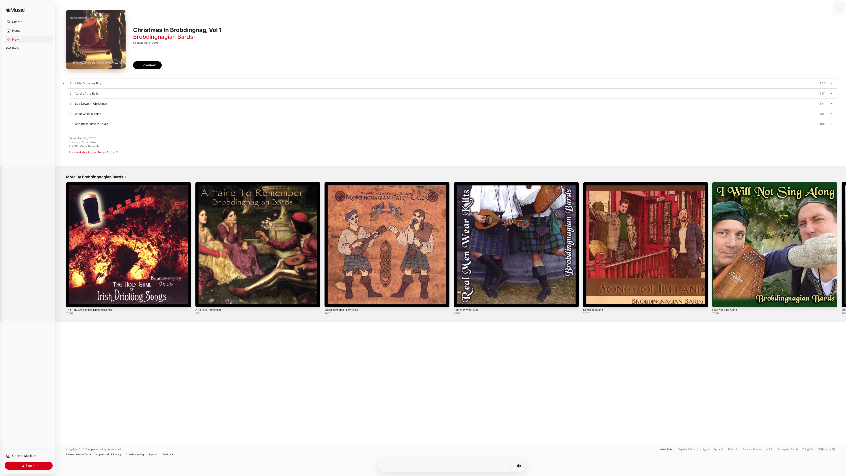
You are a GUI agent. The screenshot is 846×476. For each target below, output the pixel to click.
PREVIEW (821, 83)
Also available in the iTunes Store (91, 152)
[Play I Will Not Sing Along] (717, 301)
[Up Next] (511, 466)
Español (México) (688, 449)
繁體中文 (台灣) (826, 449)
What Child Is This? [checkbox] (88, 113)
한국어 (769, 449)
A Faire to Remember (209, 184)
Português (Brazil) (787, 449)
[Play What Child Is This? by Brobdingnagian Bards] (70, 114)
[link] (96, 177)
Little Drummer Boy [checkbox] (88, 83)
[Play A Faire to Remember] (201, 301)
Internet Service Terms (78, 454)
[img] (15, 10)
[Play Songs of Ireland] (588, 301)
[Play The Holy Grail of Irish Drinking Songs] (71, 301)
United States (666, 449)
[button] (28, 22)
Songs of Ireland (594, 184)
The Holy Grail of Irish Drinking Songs (91, 184)
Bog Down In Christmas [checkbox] (91, 103)
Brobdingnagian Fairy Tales (343, 184)
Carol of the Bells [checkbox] (86, 93)
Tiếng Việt (808, 449)
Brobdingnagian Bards (163, 36)
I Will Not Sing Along (726, 184)
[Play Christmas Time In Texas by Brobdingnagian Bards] (70, 124)
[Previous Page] (62, 244)
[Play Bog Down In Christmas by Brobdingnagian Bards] (70, 104)
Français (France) (752, 449)
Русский (719, 449)
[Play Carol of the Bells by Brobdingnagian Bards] (70, 94)
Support (153, 454)
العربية (706, 449)
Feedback (167, 454)
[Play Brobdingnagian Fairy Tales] (330, 301)
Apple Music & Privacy (108, 454)
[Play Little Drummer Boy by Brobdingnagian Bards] (70, 84)
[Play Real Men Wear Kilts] (459, 301)
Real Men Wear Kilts (467, 184)
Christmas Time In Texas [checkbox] (91, 124)
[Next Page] (842, 244)
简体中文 (733, 449)
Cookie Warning (135, 454)
